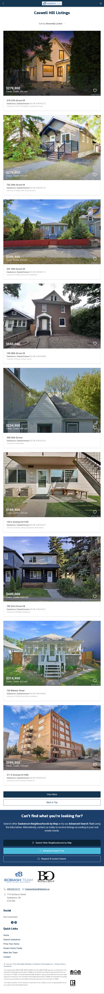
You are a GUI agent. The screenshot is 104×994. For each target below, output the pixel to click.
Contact (7, 957)
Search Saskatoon (11, 939)
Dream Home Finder (12, 948)
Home (6, 935)
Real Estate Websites (24, 964)
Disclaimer (8, 966)
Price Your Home (11, 944)
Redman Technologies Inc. (44, 964)
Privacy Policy (60, 964)
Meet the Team (10, 952)
